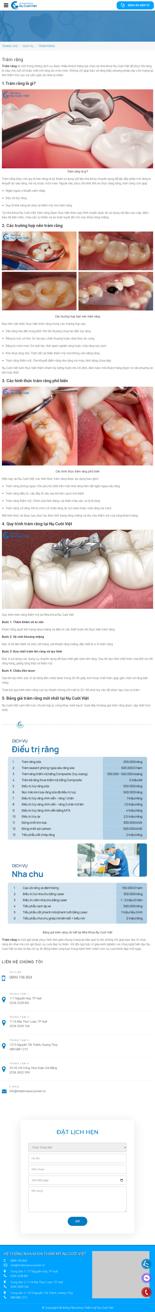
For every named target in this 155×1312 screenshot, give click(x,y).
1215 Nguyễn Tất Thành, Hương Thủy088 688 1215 (33, 1047)
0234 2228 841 (19, 1276)
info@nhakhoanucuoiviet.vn (27, 1091)
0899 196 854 (20, 977)
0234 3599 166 (19, 1286)
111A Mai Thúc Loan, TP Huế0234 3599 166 (28, 1024)
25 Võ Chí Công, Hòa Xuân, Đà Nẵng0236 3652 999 (33, 1070)
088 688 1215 (18, 1297)
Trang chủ (10, 46)
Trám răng (46, 46)
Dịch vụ (28, 46)
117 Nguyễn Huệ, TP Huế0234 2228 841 (25, 1001)
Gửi (77, 1221)
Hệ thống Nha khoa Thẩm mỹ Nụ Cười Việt (45, 1254)
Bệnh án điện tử (139, 5)
